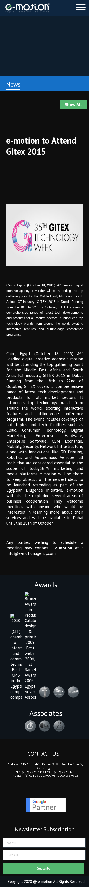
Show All (73, 104)
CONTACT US (43, 753)
